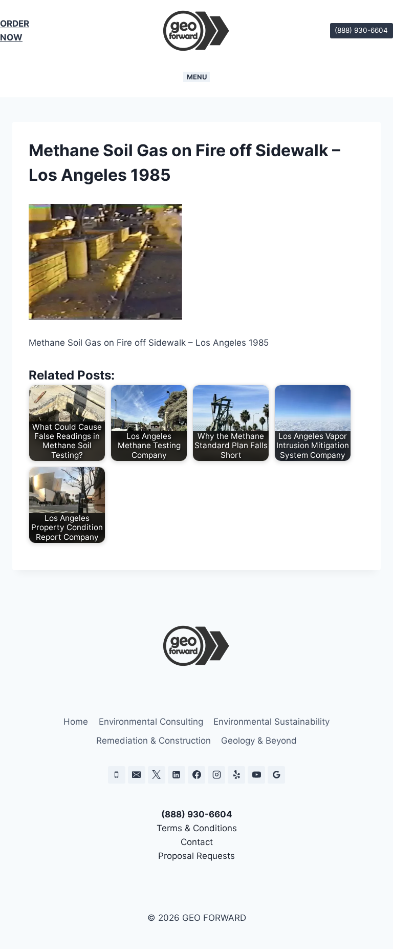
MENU (197, 77)
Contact (197, 842)
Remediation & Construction (153, 740)
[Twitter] (156, 775)
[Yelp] (236, 775)
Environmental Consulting (151, 721)
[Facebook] (196, 775)
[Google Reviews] (276, 775)
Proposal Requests (196, 856)
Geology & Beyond (259, 740)
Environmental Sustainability (271, 721)
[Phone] (116, 775)
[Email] (136, 775)
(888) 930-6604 (361, 30)
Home (75, 721)
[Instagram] (216, 775)
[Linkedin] (176, 775)
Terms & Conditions (197, 828)
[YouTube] (256, 775)
